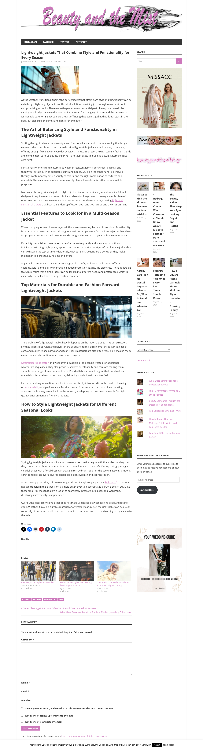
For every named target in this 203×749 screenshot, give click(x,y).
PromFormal (143, 360)
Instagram (30, 41)
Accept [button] (157, 744)
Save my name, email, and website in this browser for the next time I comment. (70, 708)
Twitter (64, 41)
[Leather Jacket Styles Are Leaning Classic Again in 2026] (76, 571)
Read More (168, 744)
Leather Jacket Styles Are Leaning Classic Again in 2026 (75, 584)
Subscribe (147, 490)
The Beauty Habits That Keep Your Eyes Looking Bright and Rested (176, 210)
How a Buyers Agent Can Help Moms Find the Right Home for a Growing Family (175, 290)
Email (25, 691)
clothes (26, 599)
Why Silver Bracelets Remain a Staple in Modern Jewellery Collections (95, 612)
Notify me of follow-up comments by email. (49, 715)
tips (61, 599)
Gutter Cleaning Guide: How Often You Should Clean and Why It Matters (59, 608)
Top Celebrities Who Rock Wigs (165, 410)
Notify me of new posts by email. (43, 721)
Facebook (48, 41)
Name (25, 682)
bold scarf (110, 482)
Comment (27, 639)
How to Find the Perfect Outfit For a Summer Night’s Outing (113, 584)
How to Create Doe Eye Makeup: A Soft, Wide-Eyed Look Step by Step (163, 422)
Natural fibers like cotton (35, 362)
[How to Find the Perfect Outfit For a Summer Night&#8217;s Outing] (114, 571)
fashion (37, 599)
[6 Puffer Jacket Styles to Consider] (38, 571)
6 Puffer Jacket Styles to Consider (37, 582)
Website (25, 700)
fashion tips (50, 599)
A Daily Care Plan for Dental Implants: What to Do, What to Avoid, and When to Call (142, 290)
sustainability (32, 387)
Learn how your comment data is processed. (84, 735)
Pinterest (81, 41)
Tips (64, 61)
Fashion (57, 61)
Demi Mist (45, 61)
